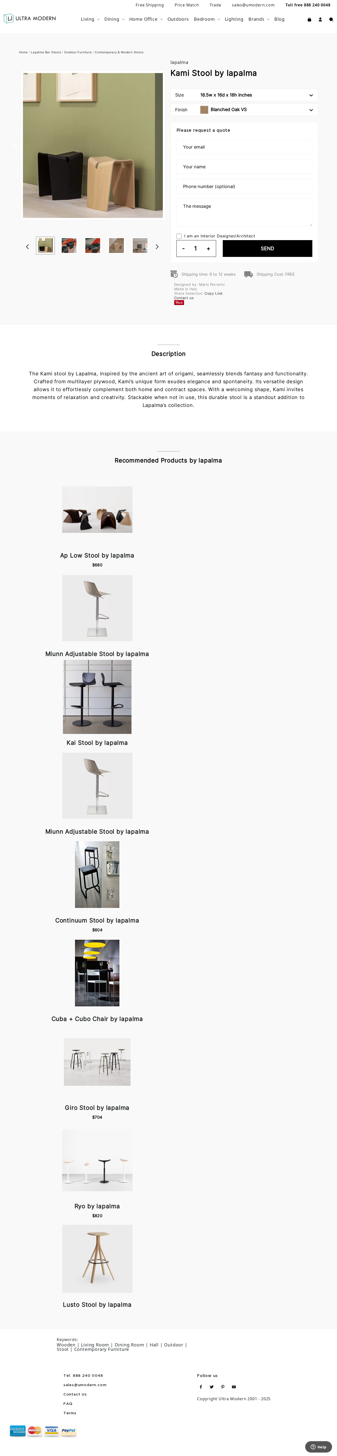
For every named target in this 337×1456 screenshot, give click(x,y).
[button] (320, 19)
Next (164, 236)
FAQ (68, 1404)
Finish (211, 109)
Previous (15, 145)
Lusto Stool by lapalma (97, 1304)
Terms (69, 1413)
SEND (267, 248)
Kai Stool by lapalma (97, 742)
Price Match (187, 5)
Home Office (143, 19)
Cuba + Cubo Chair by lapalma (97, 1018)
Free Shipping (150, 5)
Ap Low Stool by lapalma (97, 555)
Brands (256, 19)
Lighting (234, 19)
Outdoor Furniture (78, 52)
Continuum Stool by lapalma (97, 920)
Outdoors (178, 19)
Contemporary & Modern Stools (119, 52)
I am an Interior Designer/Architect (219, 235)
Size (213, 94)
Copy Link (214, 293)
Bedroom (204, 19)
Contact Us (75, 1394)
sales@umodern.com (253, 5)
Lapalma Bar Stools (46, 52)
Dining (111, 19)
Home (23, 52)
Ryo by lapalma (97, 1206)
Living (87, 19)
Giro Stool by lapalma (97, 1107)
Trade (215, 5)
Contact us (184, 298)
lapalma (179, 62)
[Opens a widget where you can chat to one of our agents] (318, 1447)
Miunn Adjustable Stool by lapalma (97, 653)
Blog (279, 19)
